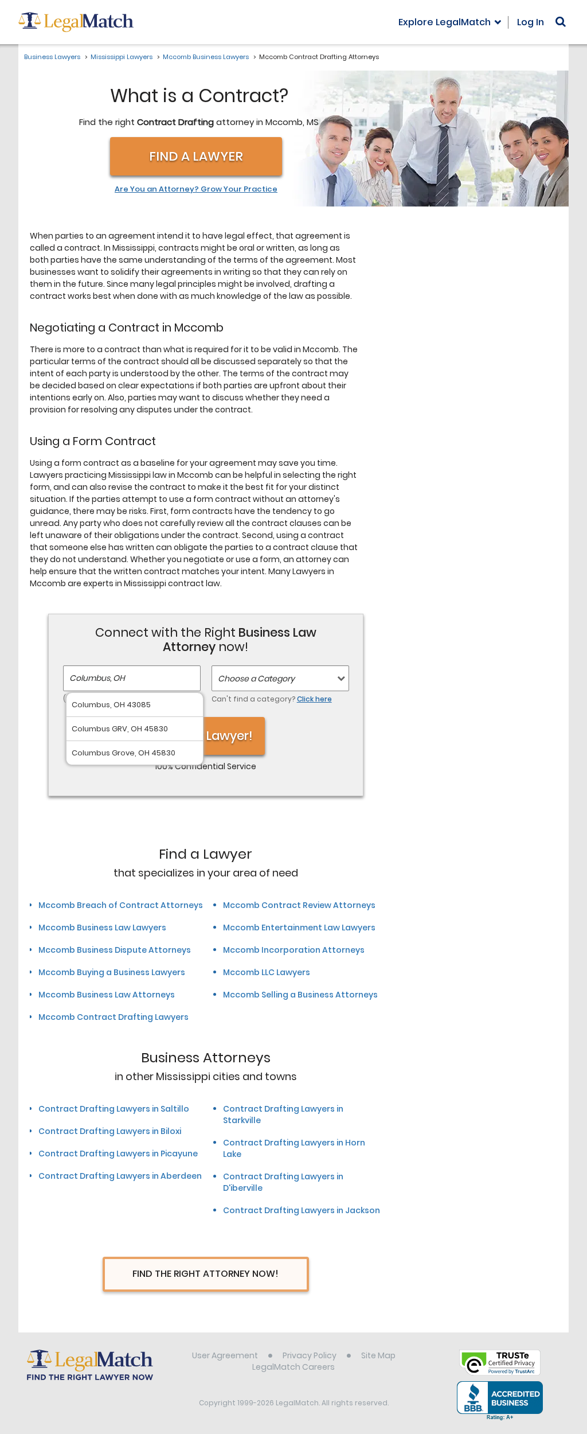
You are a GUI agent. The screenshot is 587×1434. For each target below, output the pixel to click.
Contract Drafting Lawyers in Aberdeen (120, 1176)
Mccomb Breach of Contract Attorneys (120, 905)
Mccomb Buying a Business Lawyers (111, 972)
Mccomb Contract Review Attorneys (299, 905)
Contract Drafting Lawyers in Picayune (118, 1153)
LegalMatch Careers (293, 1367)
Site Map (378, 1355)
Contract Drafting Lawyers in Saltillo (113, 1109)
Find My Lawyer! (206, 735)
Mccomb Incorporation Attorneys (294, 950)
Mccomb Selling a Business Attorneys (300, 994)
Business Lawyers (52, 56)
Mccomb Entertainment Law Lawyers (299, 927)
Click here (314, 699)
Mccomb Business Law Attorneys (106, 994)
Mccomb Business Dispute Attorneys (114, 950)
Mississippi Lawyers (121, 56)
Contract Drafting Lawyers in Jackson (301, 1210)
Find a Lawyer (196, 156)
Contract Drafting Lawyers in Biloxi (109, 1131)
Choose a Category (256, 678)
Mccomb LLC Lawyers (266, 972)
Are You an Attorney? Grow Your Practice (196, 189)
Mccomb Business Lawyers (206, 56)
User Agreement (225, 1355)
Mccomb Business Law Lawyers (102, 927)
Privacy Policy (309, 1355)
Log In (530, 22)
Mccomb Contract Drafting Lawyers (113, 1017)
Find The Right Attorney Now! (205, 1273)
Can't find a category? (272, 699)
